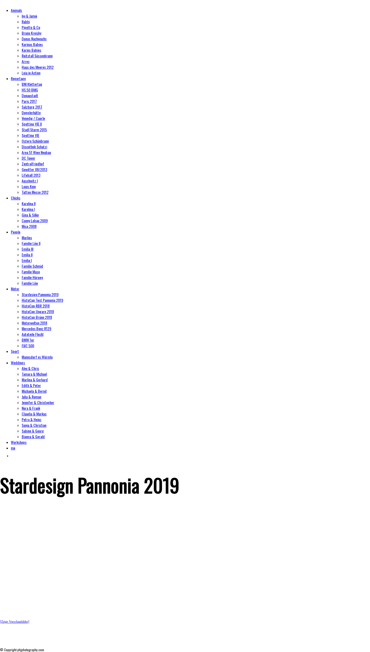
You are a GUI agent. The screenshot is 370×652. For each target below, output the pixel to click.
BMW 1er (28, 340)
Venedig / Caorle (33, 118)
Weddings (18, 362)
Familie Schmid (32, 266)
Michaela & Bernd (34, 391)
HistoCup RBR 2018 (36, 306)
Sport (15, 351)
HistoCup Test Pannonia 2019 (42, 300)
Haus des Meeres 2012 (38, 67)
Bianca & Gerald (33, 436)
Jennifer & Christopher (38, 402)
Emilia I (27, 260)
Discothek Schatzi (34, 146)
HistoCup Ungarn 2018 (38, 311)
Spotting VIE (30, 135)
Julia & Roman (31, 396)
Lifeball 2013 (31, 175)
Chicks (15, 198)
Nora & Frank (31, 408)
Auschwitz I (30, 181)
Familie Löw (30, 283)
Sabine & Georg (33, 431)
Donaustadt (30, 95)
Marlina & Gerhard (35, 379)
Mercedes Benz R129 (36, 328)
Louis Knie (29, 186)
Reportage (18, 78)
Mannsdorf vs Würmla (37, 357)
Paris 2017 (29, 101)
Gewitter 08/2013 (34, 169)
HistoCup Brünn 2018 (37, 317)
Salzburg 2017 (32, 107)
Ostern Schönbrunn (35, 141)
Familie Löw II (31, 243)
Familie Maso (31, 271)
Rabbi (26, 21)
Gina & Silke (30, 215)
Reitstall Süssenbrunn (37, 55)
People (15, 232)
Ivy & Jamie (29, 16)
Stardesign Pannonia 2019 (40, 294)
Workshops (19, 442)
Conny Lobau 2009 (35, 220)
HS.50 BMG (30, 90)
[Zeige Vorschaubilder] (14, 622)
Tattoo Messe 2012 (35, 192)
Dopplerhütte (31, 112)
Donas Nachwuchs (34, 38)
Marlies (27, 237)
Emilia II (27, 254)
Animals (16, 10)
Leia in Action (31, 73)
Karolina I (28, 209)
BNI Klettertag (32, 84)
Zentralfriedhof (33, 163)
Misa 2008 (29, 226)
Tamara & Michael (34, 374)
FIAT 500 (28, 345)
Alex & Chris (30, 368)
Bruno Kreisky (31, 33)
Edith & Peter (31, 385)
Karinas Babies (32, 44)
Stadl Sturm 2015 (34, 129)
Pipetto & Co (31, 27)
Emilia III (27, 249)
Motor (15, 288)
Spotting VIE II (32, 124)
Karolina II (28, 203)
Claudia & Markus (34, 414)
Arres (26, 61)
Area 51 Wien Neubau (36, 152)
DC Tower (28, 158)
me (13, 448)
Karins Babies (31, 50)
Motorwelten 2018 (34, 323)
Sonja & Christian (34, 425)
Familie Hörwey (32, 277)
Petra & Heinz (31, 419)
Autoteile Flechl (32, 334)
